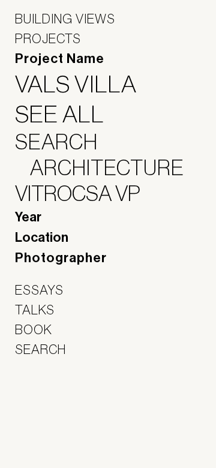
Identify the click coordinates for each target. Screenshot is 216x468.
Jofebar (46, 400)
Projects (48, 38)
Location (41, 237)
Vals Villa (83, 84)
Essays (39, 290)
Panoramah (48, 426)
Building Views (65, 18)
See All (67, 114)
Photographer (61, 258)
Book (33, 329)
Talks (35, 309)
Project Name (59, 59)
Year (28, 217)
